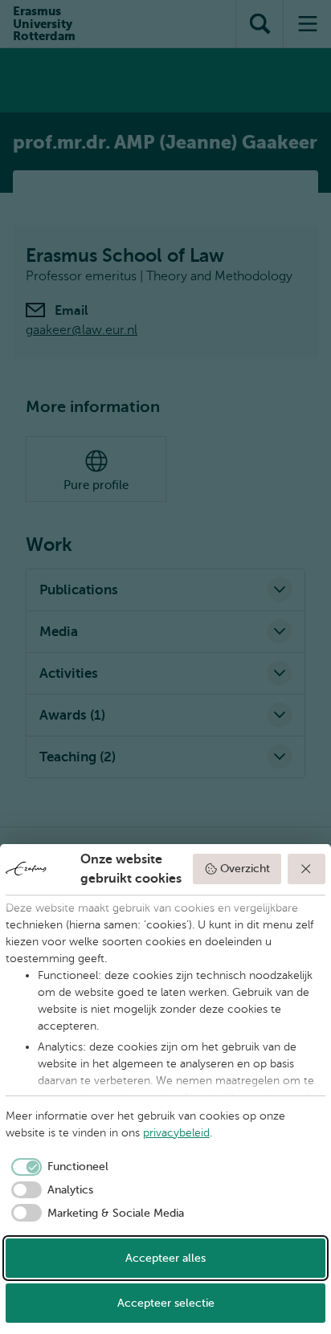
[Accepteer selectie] (307, 869)
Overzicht (245, 869)
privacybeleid (176, 1133)
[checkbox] (57, 1167)
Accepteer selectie (166, 1303)
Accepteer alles (165, 1258)
